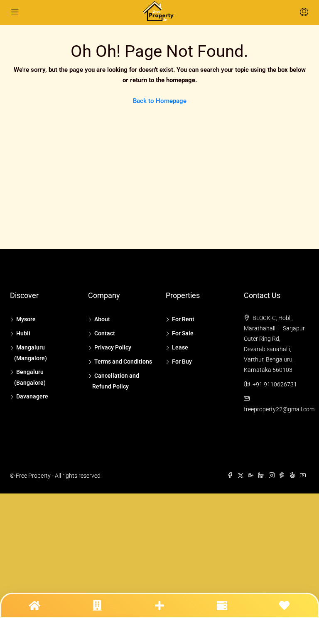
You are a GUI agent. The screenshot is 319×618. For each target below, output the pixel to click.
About (102, 319)
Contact (104, 333)
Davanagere (32, 396)
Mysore (26, 319)
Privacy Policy (112, 347)
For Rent (183, 319)
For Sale (183, 333)
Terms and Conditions (123, 361)
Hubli (23, 333)
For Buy (182, 361)
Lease (180, 347)
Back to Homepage (159, 101)
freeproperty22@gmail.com (279, 409)
